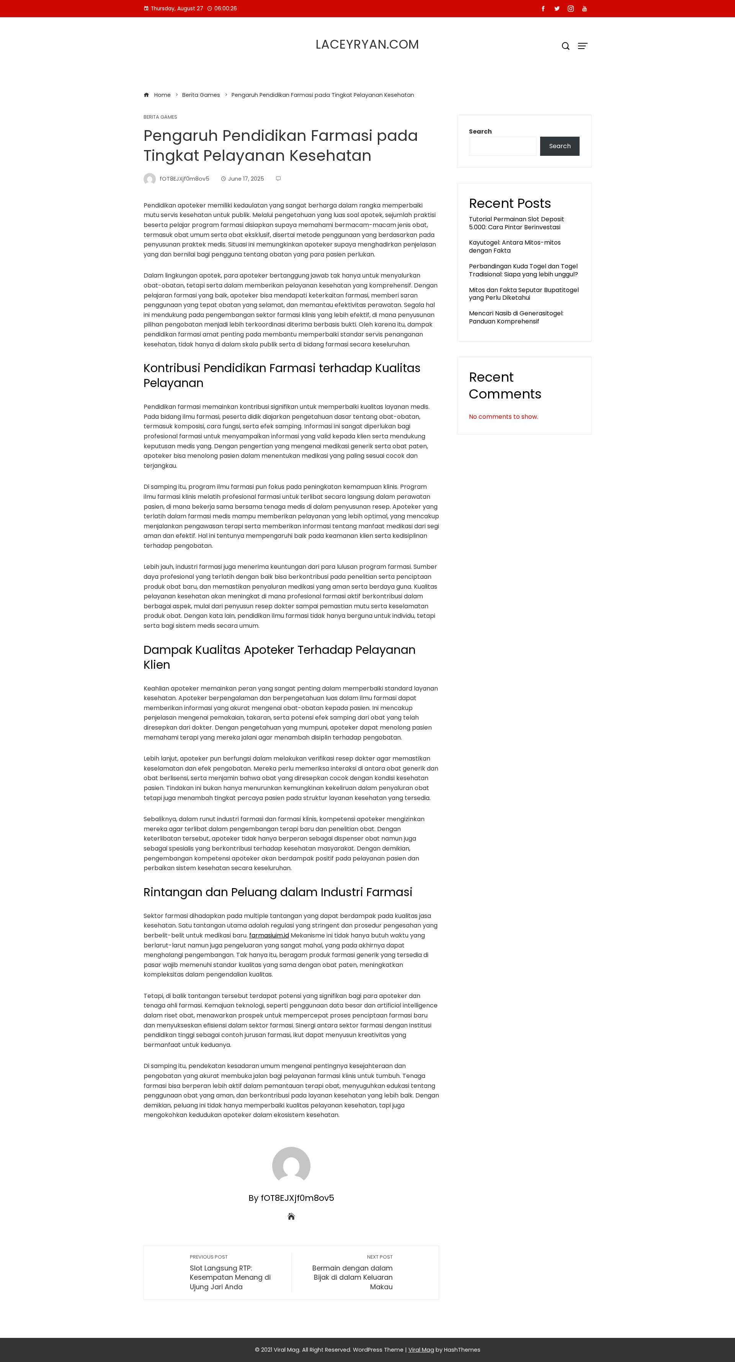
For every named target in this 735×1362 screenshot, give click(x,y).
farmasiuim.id (269, 935)
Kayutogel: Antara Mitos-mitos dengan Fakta (515, 246)
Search (480, 131)
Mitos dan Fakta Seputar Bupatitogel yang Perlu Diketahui (524, 294)
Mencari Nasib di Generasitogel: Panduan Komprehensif (516, 317)
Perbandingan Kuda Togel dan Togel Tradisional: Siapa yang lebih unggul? (523, 270)
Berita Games (160, 117)
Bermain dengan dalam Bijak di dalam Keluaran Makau (352, 1273)
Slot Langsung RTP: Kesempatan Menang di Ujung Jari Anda (230, 1273)
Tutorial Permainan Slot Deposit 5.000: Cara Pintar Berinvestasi (516, 223)
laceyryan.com (367, 44)
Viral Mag (421, 1350)
